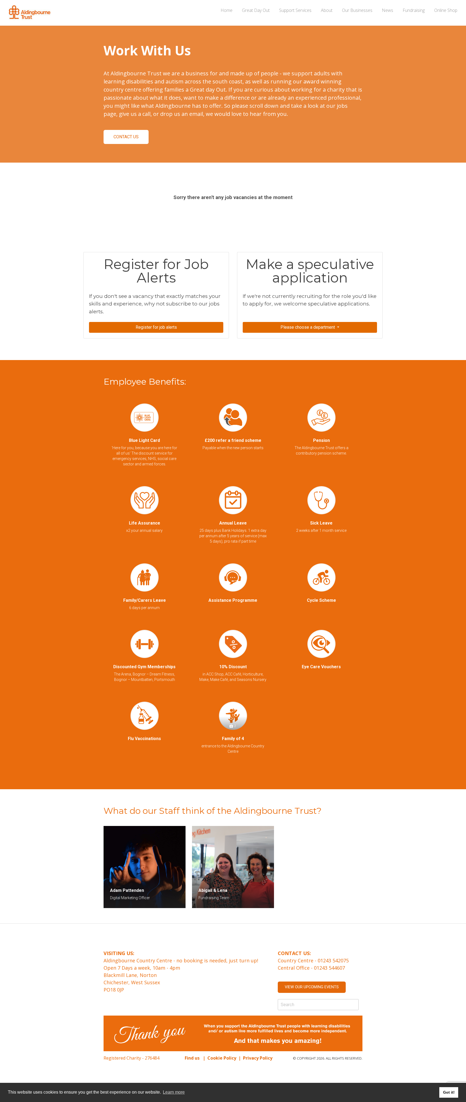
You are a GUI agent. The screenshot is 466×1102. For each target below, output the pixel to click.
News (387, 10)
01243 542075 (333, 960)
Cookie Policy (221, 1058)
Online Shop (445, 10)
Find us (192, 1058)
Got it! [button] (449, 1092)
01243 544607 (329, 968)
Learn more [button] (174, 1092)
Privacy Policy (258, 1058)
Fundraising (414, 10)
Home (226, 10)
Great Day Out (256, 10)
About (327, 10)
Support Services (295, 10)
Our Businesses (357, 10)
